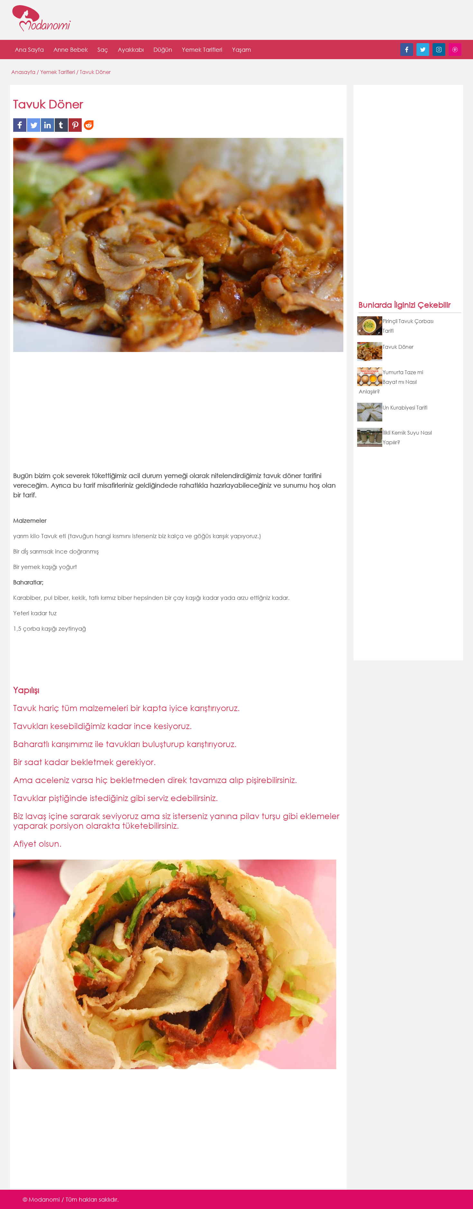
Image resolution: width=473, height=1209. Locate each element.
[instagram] (438, 54)
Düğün (162, 49)
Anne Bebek (70, 49)
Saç (102, 49)
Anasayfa (24, 71)
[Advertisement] (178, 416)
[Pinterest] (455, 54)
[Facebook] (406, 54)
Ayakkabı (131, 49)
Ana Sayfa (29, 49)
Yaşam (241, 49)
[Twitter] (422, 54)
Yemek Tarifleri (202, 49)
